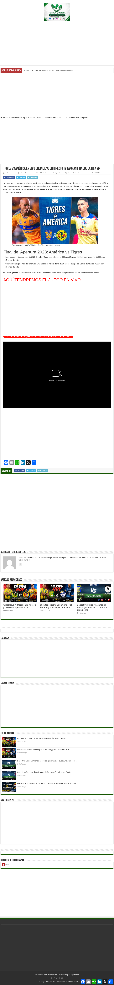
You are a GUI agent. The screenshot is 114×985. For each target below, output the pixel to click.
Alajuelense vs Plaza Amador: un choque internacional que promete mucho (51, 70)
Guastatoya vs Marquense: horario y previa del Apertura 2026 (19, 606)
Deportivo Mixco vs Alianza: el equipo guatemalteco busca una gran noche (92, 607)
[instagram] (62, 978)
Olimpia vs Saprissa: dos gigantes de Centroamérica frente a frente (44, 772)
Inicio (4, 117)
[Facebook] (54, 978)
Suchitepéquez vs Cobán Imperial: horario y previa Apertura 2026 (56, 606)
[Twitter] (56, 978)
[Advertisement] (57, 43)
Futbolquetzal (11, 173)
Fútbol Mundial (15, 117)
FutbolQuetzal (51, 975)
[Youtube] (59, 978)
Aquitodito (75, 975)
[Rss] (52, 978)
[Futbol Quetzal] (57, 11)
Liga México (59, 173)
